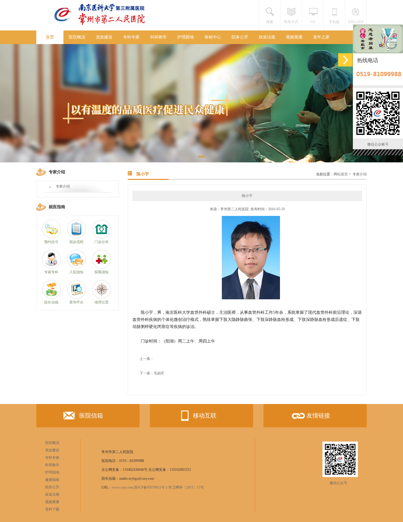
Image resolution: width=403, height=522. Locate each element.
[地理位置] (101, 297)
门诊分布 (101, 242)
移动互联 (205, 415)
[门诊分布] (101, 237)
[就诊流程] (76, 237)
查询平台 (76, 302)
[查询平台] (76, 297)
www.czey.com (122, 487)
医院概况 (77, 37)
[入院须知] (76, 267)
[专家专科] (51, 267)
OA (312, 22)
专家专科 (51, 272)
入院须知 (76, 272)
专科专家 (131, 37)
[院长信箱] (51, 297)
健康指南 (52, 480)
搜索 (269, 22)
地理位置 (101, 302)
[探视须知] (101, 267)
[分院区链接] (345, 60)
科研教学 (158, 37)
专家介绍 (63, 186)
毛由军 (159, 373)
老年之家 (321, 37)
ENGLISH (355, 22)
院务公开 (240, 37)
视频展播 (294, 37)
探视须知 (101, 272)
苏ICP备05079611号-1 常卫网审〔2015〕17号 (169, 487)
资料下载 (52, 509)
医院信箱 (91, 415)
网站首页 (341, 174)
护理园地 (185, 37)
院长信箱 (51, 302)
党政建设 (104, 37)
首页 (50, 37)
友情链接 (318, 415)
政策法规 (267, 37)
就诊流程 (76, 242)
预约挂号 (51, 242)
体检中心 (212, 37)
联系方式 (291, 22)
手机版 (334, 22)
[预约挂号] (51, 237)
